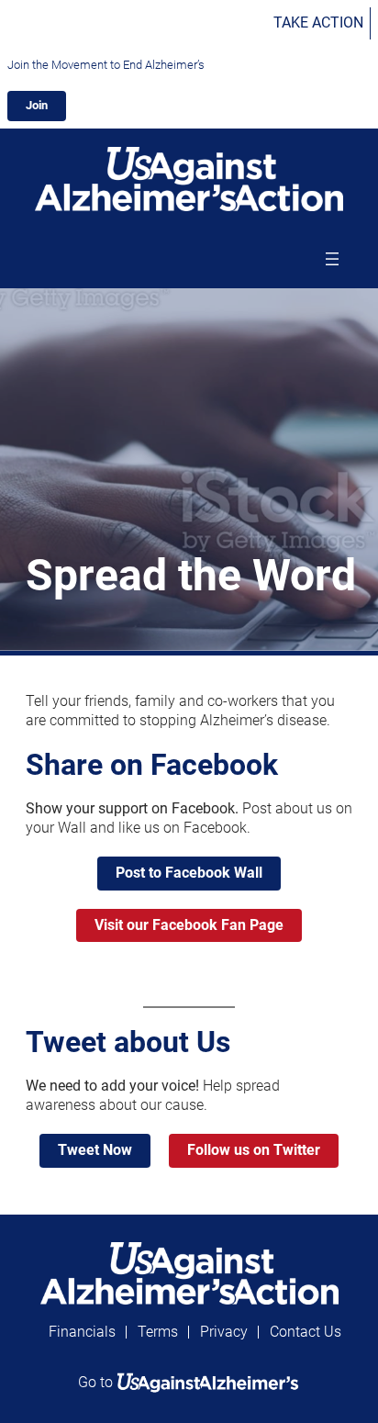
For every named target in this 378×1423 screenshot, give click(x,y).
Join (37, 105)
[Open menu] (332, 259)
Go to (97, 1382)
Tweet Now (95, 1150)
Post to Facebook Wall (189, 872)
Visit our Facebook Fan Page (189, 925)
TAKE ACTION (318, 22)
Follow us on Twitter (253, 1150)
